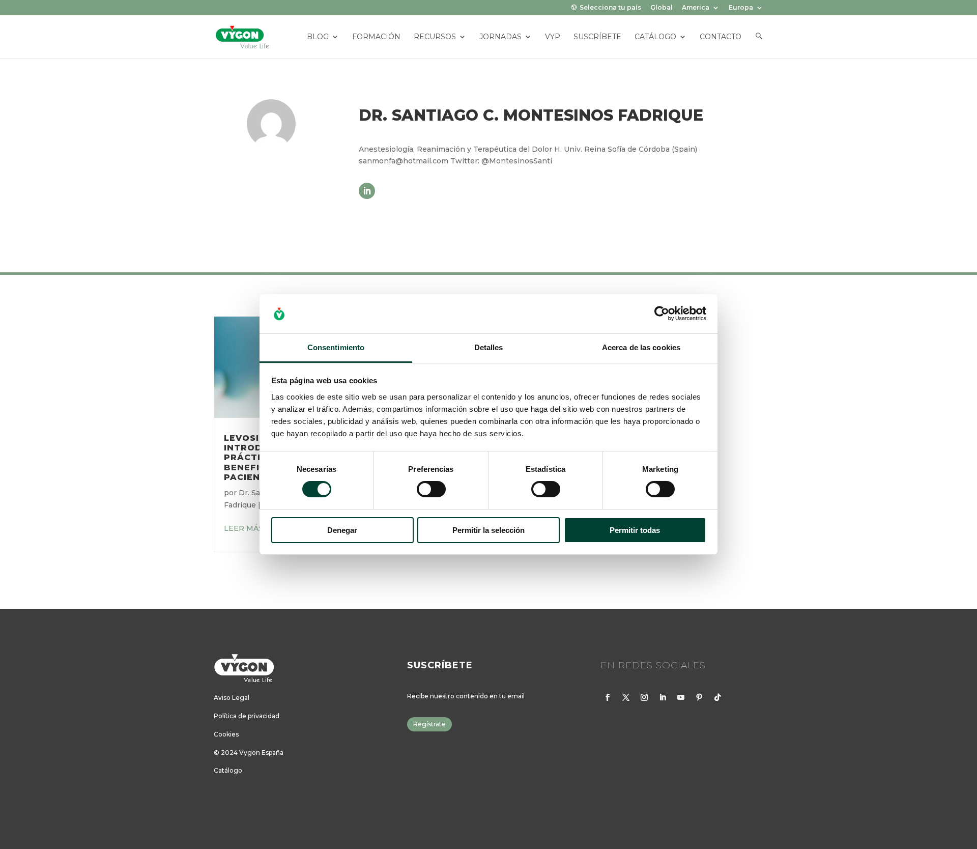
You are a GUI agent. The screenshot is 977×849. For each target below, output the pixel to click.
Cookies (226, 734)
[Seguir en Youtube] (681, 697)
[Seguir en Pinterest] (699, 697)
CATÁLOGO (655, 37)
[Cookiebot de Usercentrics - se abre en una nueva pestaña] (661, 313)
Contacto (720, 37)
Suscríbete (597, 37)
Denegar (342, 530)
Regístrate (429, 724)
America (695, 8)
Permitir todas (635, 530)
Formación (376, 37)
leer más (243, 528)
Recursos (435, 37)
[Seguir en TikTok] (717, 697)
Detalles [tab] (488, 347)
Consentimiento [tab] (335, 347)
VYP (552, 37)
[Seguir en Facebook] (607, 697)
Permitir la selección (488, 530)
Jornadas (500, 37)
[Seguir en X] (626, 697)
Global (661, 8)
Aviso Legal (231, 697)
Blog (318, 37)
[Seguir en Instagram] (644, 697)
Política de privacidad (246, 716)
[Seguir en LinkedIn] (367, 191)
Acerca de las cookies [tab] (641, 347)
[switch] (431, 489)
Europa (741, 8)
